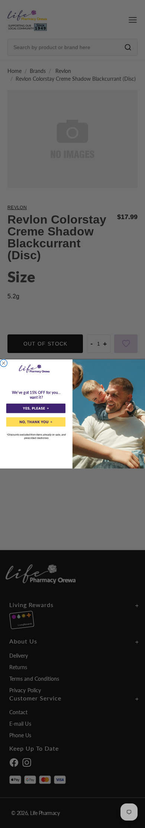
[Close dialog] (3, 363)
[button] (35, 408)
